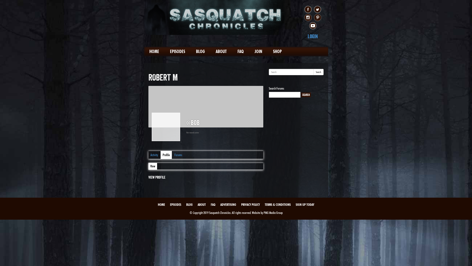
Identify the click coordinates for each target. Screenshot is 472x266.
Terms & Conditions (278, 205)
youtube (313, 26)
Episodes (177, 51)
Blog (200, 51)
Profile (166, 155)
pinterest (318, 18)
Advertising (228, 205)
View (152, 166)
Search (318, 72)
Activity (154, 155)
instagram (308, 18)
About (221, 51)
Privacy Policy (250, 205)
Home (154, 51)
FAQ (240, 51)
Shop (277, 51)
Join (258, 51)
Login (313, 36)
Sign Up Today (305, 205)
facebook (308, 10)
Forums (178, 155)
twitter (318, 10)
